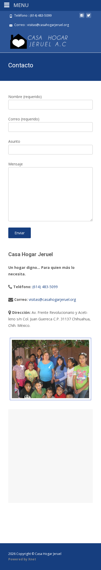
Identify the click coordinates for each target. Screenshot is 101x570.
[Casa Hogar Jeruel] (34, 40)
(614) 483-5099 (45, 286)
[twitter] (88, 17)
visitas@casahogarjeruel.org (52, 299)
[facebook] (81, 17)
